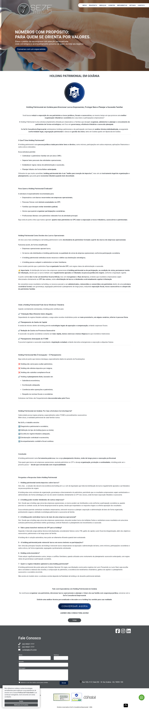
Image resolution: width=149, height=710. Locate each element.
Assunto (21, 661)
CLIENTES (111, 5)
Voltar (74, 620)
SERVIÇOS (102, 5)
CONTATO (141, 5)
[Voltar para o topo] (125, 706)
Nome (20, 655)
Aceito (21, 701)
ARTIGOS (132, 5)
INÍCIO (85, 5)
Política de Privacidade (26, 692)
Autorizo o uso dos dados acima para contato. (34, 682)
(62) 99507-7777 (28, 644)
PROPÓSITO (93, 5)
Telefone (56, 655)
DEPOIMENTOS (122, 5)
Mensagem (22, 668)
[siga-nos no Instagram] (123, 632)
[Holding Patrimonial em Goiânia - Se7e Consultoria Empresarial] (35, 9)
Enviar (64, 683)
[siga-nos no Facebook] (118, 632)
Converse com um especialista (33, 49)
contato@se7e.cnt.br (29, 650)
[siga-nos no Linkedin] (128, 632)
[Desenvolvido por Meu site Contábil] (90, 697)
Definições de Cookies (21, 705)
